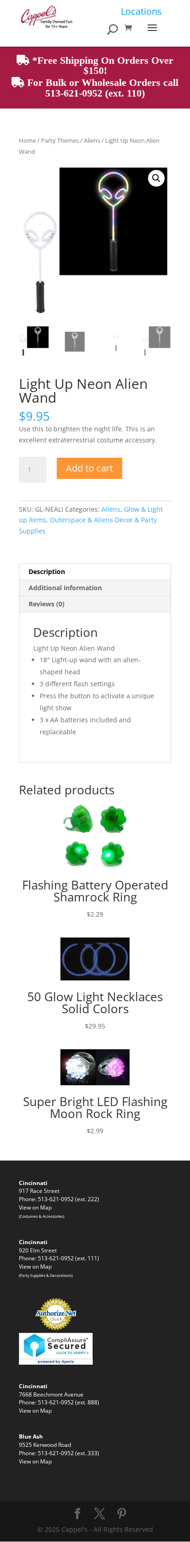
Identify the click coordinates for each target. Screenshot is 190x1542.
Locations (141, 11)
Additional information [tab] (65, 587)
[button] (156, 178)
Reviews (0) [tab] (47, 603)
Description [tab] (47, 571)
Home (27, 140)
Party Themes (60, 140)
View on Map (35, 1207)
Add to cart (89, 468)
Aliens (92, 140)
